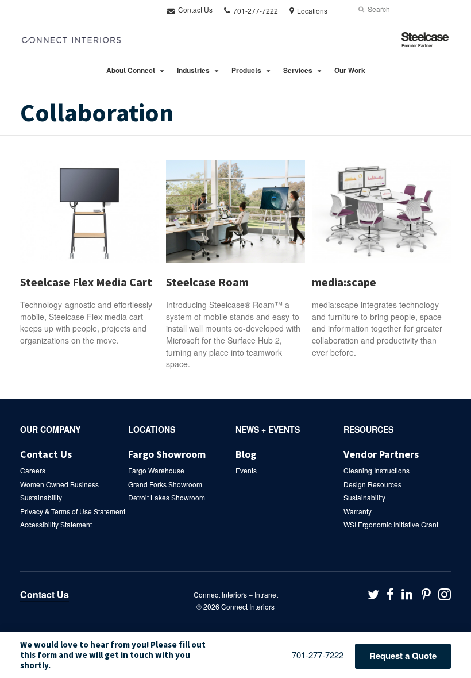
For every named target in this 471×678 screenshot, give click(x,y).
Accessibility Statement (56, 524)
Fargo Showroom (167, 454)
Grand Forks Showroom (165, 484)
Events (246, 470)
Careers (32, 470)
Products (246, 70)
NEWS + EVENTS (267, 429)
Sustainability (41, 497)
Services (297, 70)
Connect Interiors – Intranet (236, 594)
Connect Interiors (248, 606)
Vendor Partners (381, 454)
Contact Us (194, 9)
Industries (193, 70)
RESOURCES (368, 429)
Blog (245, 454)
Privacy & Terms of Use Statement (72, 511)
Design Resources (372, 484)
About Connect (130, 70)
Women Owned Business (59, 484)
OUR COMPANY (50, 429)
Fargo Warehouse (156, 470)
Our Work (349, 70)
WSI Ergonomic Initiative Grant (390, 524)
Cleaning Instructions (376, 470)
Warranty (357, 511)
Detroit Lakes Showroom (166, 497)
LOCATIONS (151, 429)
